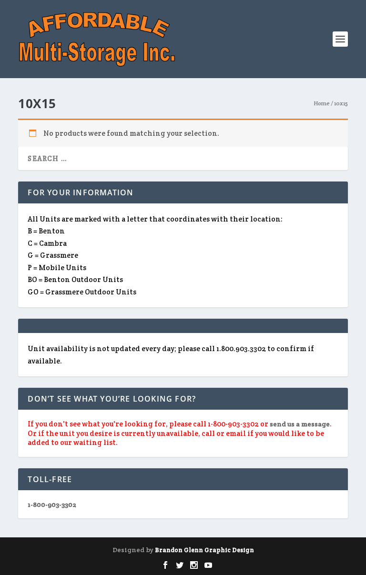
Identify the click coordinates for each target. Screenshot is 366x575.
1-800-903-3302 (52, 504)
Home (322, 103)
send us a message (300, 424)
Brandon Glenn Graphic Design (204, 550)
